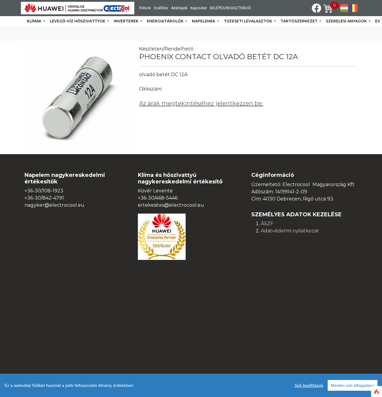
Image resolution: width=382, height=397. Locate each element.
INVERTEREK (126, 21)
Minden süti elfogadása (353, 385)
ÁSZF (267, 223)
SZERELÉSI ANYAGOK (347, 21)
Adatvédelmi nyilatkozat (290, 231)
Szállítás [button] (161, 8)
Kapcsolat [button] (198, 8)
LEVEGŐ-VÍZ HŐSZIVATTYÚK (78, 21)
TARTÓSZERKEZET (299, 21)
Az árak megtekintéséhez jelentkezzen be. (201, 103)
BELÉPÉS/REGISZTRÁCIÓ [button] (230, 8)
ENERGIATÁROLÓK (165, 21)
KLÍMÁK (34, 21)
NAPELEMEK (204, 21)
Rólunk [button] (145, 8)
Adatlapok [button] (179, 8)
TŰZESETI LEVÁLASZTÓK (248, 21)
